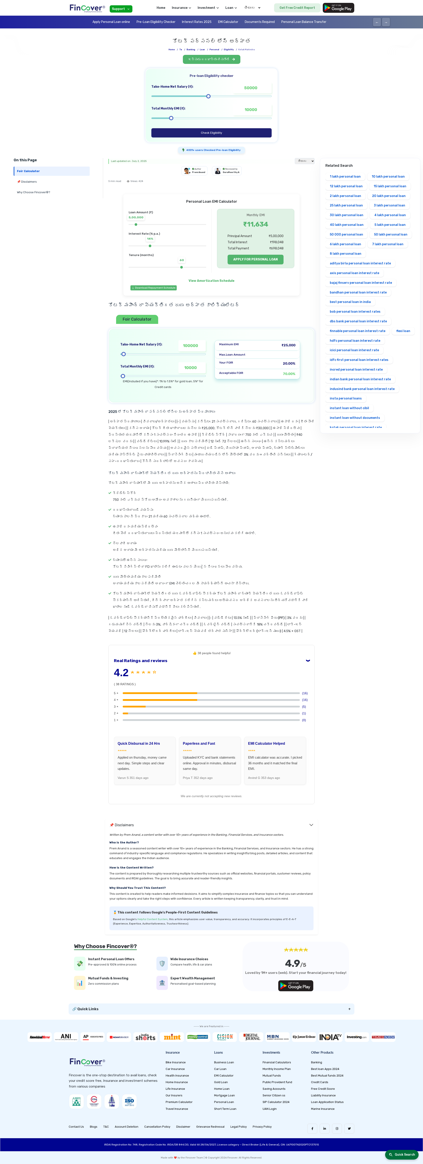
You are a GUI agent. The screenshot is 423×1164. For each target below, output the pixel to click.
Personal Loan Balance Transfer (303, 22)
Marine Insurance (323, 1108)
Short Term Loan (225, 1108)
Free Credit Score (323, 1088)
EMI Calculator (228, 22)
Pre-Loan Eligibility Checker (156, 22)
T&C (106, 1126)
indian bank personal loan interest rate (360, 379)
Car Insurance (175, 1069)
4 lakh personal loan (390, 215)
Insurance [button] (179, 8)
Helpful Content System (152, 919)
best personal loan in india (350, 302)
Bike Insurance (176, 1062)
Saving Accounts (274, 1088)
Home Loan (222, 1088)
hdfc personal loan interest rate (355, 341)
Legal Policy (238, 1126)
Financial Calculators (277, 1062)
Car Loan (220, 1069)
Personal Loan (224, 1102)
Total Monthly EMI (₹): (168, 108)
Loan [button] (229, 8)
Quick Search (405, 1155)
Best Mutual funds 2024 (327, 1075)
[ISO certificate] (129, 1101)
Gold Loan (221, 1082)
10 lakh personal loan (388, 176)
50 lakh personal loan (390, 234)
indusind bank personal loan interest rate (362, 389)
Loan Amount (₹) (141, 212)
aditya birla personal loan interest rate (360, 263)
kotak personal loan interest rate (356, 427)
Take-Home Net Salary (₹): (172, 87)
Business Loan (224, 1062)
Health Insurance (177, 1075)
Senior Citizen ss (274, 1095)
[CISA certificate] (94, 1101)
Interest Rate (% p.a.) (144, 233)
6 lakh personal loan (345, 244)
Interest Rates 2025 (197, 22)
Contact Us (76, 1126)
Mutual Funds (272, 1075)
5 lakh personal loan (390, 225)
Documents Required (260, 22)
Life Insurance (175, 1088)
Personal (214, 49)
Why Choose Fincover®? (33, 192)
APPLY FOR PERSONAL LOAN (255, 259)
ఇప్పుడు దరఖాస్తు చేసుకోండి (209, 59)
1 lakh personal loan (345, 176)
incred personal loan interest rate (356, 369)
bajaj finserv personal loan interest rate (361, 283)
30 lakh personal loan (346, 215)
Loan (202, 49)
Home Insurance (177, 1082)
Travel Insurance (177, 1108)
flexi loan (403, 331)
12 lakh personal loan (346, 186)
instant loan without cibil (349, 408)
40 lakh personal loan (347, 225)
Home (161, 8)
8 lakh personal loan (345, 254)
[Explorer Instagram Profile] (337, 1129)
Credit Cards (319, 1082)
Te (180, 49)
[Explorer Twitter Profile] (349, 1129)
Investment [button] (206, 8)
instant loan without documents (355, 418)
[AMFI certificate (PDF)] (76, 1101)
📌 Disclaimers (27, 181)
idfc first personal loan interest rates (359, 360)
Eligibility (229, 49)
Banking (191, 49)
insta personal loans (346, 398)
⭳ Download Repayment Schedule (153, 287)
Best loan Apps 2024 (325, 1069)
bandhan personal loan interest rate (358, 292)
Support (118, 9)
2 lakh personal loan (345, 196)
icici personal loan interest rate (354, 350)
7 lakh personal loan (387, 244)
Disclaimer (183, 1126)
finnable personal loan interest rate (357, 331)
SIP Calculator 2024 (276, 1102)
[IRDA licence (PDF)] (111, 1101)
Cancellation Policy (157, 1126)
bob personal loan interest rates (355, 312)
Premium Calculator (179, 1102)
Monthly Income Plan (277, 1069)
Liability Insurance (323, 1095)
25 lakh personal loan (346, 205)
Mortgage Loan (224, 1095)
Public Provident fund (277, 1082)
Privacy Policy (262, 1126)
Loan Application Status (327, 1102)
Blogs (93, 1126)
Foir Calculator (28, 171)
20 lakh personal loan (389, 196)
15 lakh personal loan (390, 186)
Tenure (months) (141, 255)
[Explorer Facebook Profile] (312, 1129)
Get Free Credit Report (297, 8)
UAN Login (270, 1108)
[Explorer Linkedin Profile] (325, 1129)
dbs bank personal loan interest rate (358, 321)
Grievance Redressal (210, 1126)
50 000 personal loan (346, 234)
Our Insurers (174, 1095)
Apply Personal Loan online (111, 22)
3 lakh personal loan (389, 205)
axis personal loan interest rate (354, 273)
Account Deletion (126, 1126)
